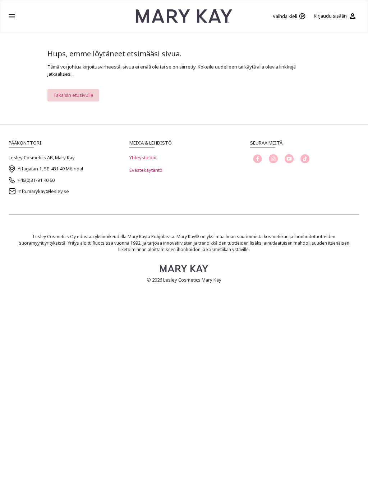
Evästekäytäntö (145, 170)
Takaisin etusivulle (73, 95)
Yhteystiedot (143, 157)
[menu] (12, 16)
